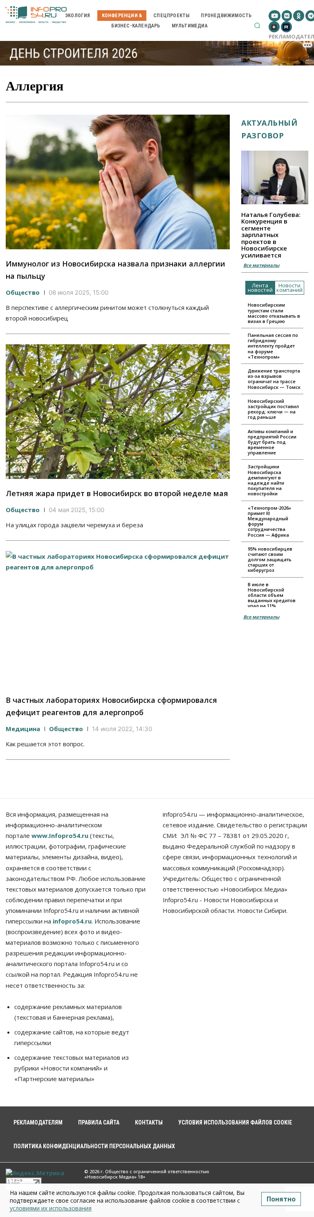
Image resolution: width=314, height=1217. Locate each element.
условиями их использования (51, 1208)
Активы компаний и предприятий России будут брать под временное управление (272, 442)
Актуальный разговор (269, 129)
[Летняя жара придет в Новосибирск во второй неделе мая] (118, 411)
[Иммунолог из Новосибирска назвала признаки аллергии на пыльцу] (118, 182)
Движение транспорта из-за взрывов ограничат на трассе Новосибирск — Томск (274, 379)
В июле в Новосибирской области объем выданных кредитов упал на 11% (272, 595)
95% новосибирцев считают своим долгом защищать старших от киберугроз (270, 560)
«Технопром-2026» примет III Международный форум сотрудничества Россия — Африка (269, 521)
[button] (257, 25)
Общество (23, 292)
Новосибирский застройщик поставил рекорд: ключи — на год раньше (273, 409)
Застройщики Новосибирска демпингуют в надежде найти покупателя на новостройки (266, 480)
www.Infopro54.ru (59, 835)
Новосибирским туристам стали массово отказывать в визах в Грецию (274, 313)
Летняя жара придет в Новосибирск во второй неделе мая (117, 493)
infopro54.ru (72, 921)
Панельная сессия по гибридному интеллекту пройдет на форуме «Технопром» (273, 346)
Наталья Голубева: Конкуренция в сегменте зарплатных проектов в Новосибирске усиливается (271, 234)
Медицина (23, 729)
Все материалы (261, 265)
